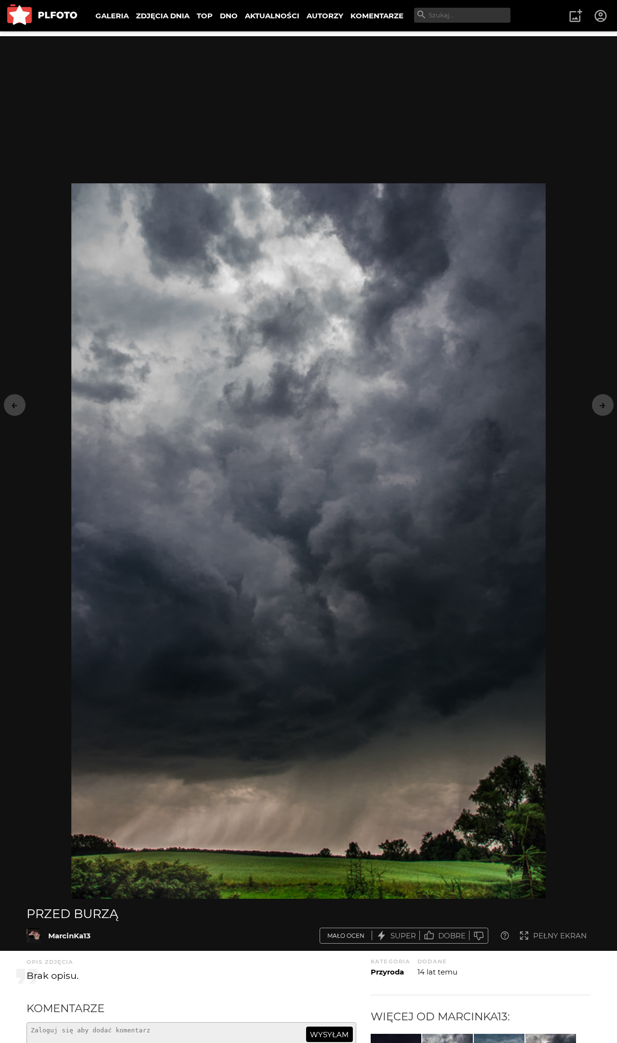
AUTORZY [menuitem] (325, 15)
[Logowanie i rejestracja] (601, 16)
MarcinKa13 (69, 935)
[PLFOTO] (42, 15)
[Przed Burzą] (34, 935)
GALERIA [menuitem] (112, 15)
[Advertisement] (308, 103)
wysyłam (329, 1034)
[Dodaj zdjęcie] (575, 16)
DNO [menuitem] (229, 15)
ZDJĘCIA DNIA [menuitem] (162, 15)
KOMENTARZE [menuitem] (376, 15)
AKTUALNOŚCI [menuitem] (272, 15)
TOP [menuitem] (205, 15)
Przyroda (387, 971)
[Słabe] (478, 935)
